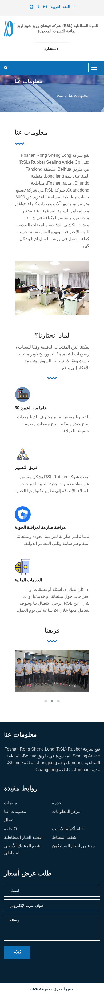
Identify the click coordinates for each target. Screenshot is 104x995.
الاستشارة (52, 49)
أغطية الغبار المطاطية (23, 837)
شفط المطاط (64, 837)
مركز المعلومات (66, 811)
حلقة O (10, 828)
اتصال (9, 820)
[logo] (9, 29)
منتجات (10, 803)
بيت (60, 95)
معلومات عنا (15, 811)
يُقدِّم (17, 952)
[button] (46, 310)
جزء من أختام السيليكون (73, 846)
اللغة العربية (61, 7)
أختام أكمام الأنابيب (68, 828)
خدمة (57, 803)
